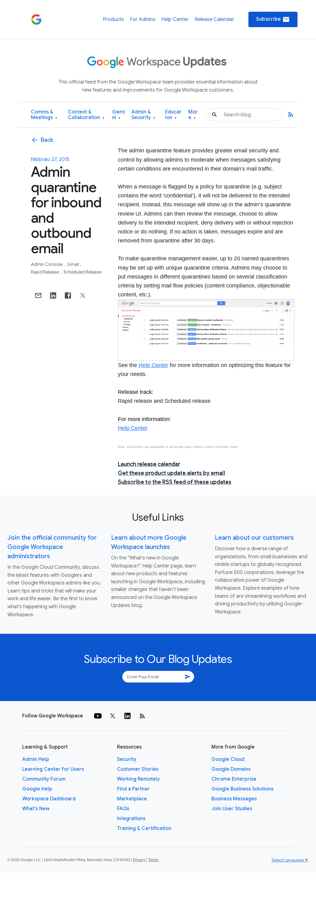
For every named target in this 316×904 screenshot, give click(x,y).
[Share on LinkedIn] (53, 295)
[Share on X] (82, 295)
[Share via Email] (38, 295)
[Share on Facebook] (67, 295)
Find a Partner (133, 789)
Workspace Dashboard (49, 799)
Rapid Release (45, 272)
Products (113, 19)
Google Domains (231, 769)
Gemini (118, 115)
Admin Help (35, 759)
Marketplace (132, 799)
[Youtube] (97, 715)
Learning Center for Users (53, 769)
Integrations (131, 818)
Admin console (47, 264)
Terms (153, 860)
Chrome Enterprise (233, 779)
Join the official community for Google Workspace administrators (52, 547)
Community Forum (43, 779)
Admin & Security (143, 115)
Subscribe (273, 19)
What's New (36, 809)
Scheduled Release (83, 272)
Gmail (73, 264)
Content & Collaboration (86, 115)
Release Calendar (214, 19)
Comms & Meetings (44, 115)
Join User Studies (231, 809)
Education (173, 115)
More (193, 115)
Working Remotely (138, 779)
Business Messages (234, 799)
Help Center (175, 19)
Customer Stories (137, 769)
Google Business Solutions (242, 789)
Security (126, 759)
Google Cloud (227, 759)
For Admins (143, 19)
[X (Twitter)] (112, 715)
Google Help (37, 789)
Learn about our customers (254, 538)
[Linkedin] (127, 715)
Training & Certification (144, 828)
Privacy (139, 860)
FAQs (123, 809)
